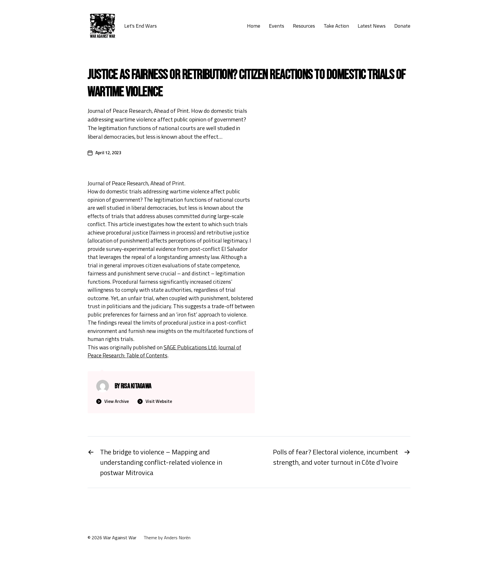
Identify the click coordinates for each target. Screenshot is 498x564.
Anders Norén (177, 537)
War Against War (119, 537)
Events (276, 25)
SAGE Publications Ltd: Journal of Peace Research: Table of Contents (164, 351)
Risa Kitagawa (136, 386)
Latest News (372, 25)
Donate (402, 25)
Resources (304, 25)
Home (253, 25)
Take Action (336, 25)
